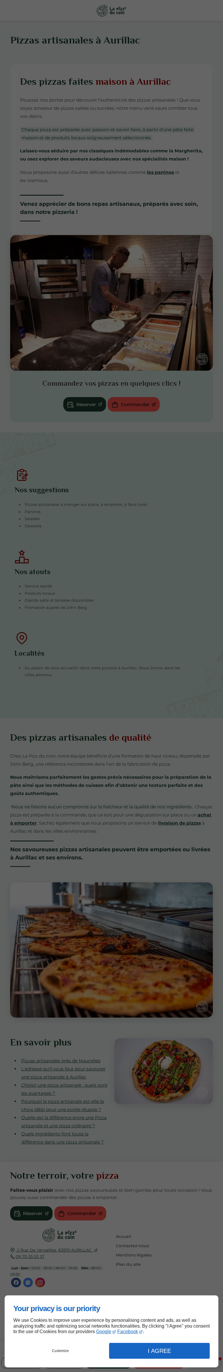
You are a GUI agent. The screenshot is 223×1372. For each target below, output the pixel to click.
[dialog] (111, 1331)
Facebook (127, 1331)
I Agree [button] (159, 1351)
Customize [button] (60, 1351)
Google (103, 1331)
